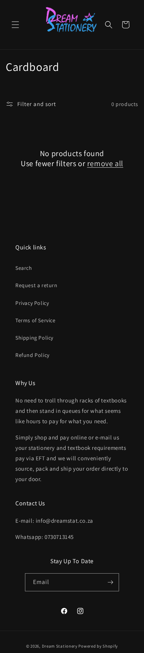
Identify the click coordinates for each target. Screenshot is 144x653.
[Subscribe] (110, 582)
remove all (105, 163)
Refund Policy (32, 355)
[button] (15, 24)
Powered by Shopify (98, 646)
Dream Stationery (60, 646)
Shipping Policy (34, 337)
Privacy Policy (32, 303)
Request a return (36, 285)
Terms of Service (35, 320)
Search (23, 267)
